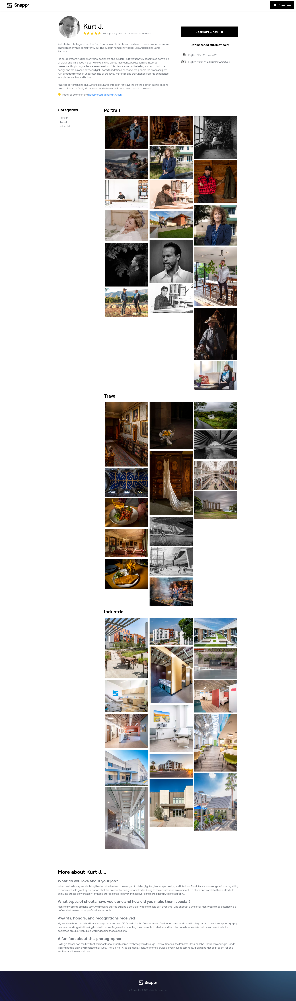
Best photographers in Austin (105, 94)
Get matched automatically (210, 45)
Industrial (65, 126)
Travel (63, 122)
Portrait (64, 117)
